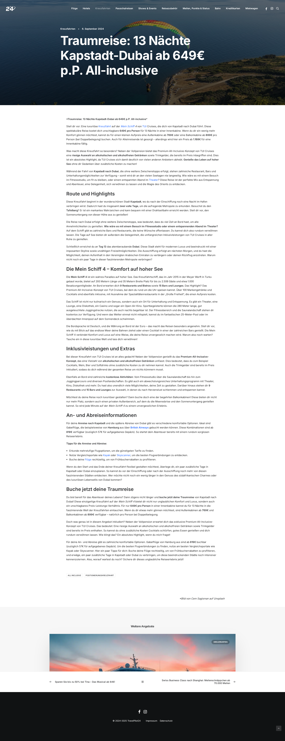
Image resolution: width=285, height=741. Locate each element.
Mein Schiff (127, 126)
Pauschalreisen (124, 8)
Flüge (74, 8)
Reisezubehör (169, 8)
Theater (153, 179)
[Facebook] (139, 712)
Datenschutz (166, 720)
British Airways (139, 427)
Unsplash (219, 598)
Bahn (218, 8)
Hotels (86, 8)
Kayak (106, 455)
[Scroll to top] (278, 728)
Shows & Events (147, 8)
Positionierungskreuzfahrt (100, 575)
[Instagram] (145, 712)
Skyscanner (123, 455)
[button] (266, 8)
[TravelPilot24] (10, 8)
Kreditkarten (233, 8)
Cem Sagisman (200, 598)
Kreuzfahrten (102, 8)
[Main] (142, 682)
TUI (144, 126)
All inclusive (74, 575)
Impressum (151, 720)
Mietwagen (251, 8)
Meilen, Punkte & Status (196, 8)
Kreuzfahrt (104, 126)
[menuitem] (74, 8)
